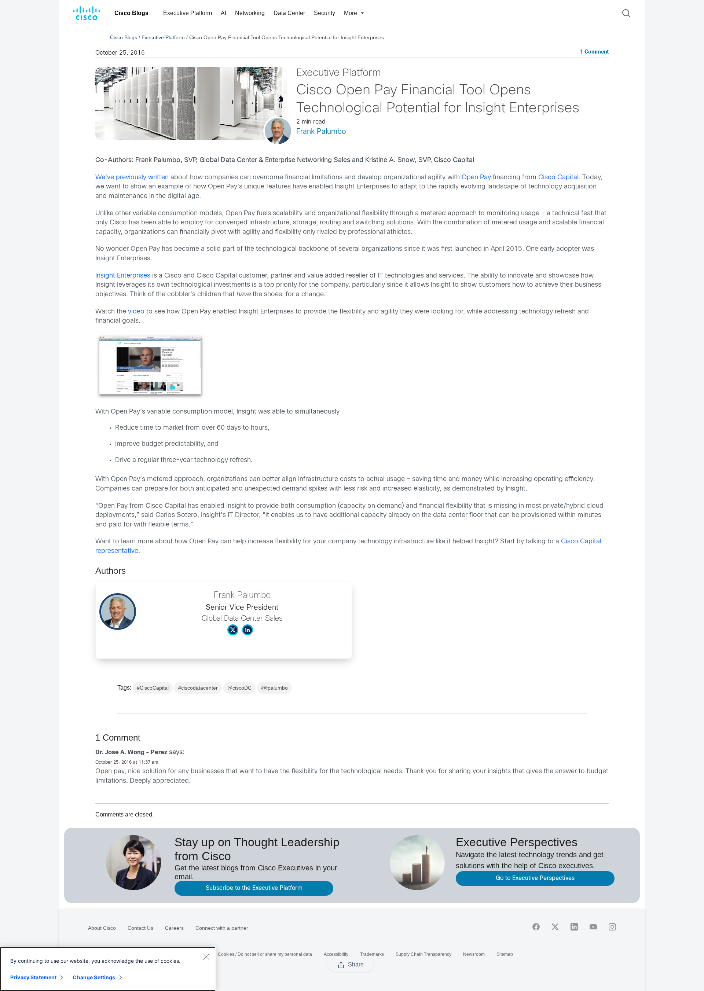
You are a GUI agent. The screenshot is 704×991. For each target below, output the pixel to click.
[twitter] (555, 927)
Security (324, 13)
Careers (174, 928)
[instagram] (612, 927)
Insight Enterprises (122, 276)
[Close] (206, 956)
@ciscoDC (239, 688)
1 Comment (594, 52)
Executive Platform (187, 13)
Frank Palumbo (321, 131)
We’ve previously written (132, 178)
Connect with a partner (221, 928)
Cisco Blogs (131, 13)
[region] (108, 969)
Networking (250, 13)
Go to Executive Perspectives (535, 878)
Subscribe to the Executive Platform (254, 888)
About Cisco (102, 928)
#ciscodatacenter (198, 688)
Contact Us (140, 928)
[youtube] (593, 927)
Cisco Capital (558, 178)
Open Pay (476, 178)
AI (223, 13)
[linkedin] (574, 927)
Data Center (289, 13)
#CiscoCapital (153, 688)
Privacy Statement (33, 977)
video (136, 312)
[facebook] (536, 927)
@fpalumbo (274, 688)
